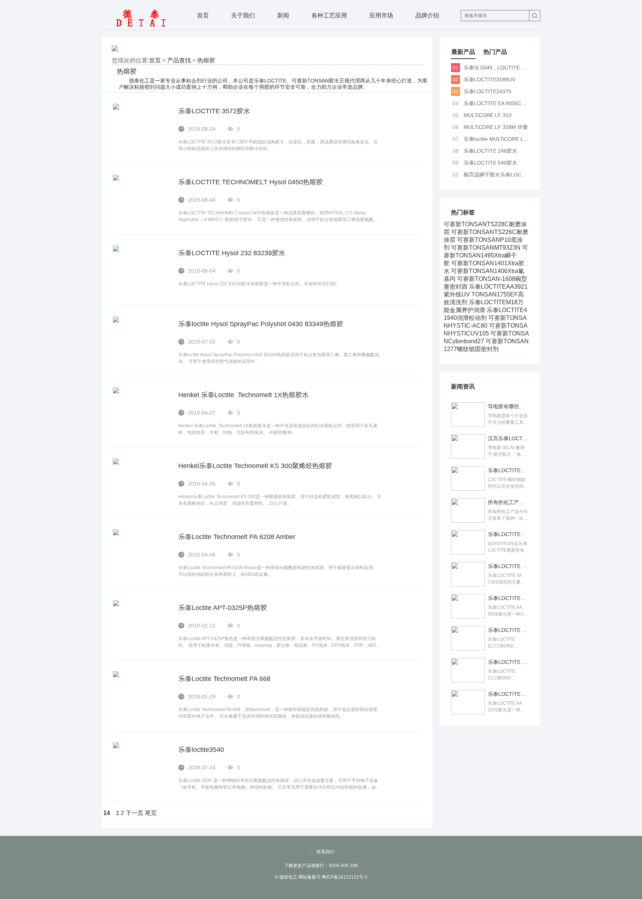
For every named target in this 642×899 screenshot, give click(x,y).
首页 (203, 15)
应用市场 (381, 15)
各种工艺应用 (329, 15)
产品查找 (179, 60)
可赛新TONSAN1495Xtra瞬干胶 (486, 255)
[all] (534, 15)
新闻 (283, 15)
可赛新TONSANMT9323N (486, 247)
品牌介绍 (427, 15)
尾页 (151, 813)
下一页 (134, 813)
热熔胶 (206, 60)
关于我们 (243, 15)
